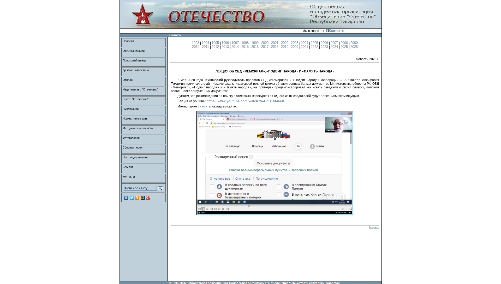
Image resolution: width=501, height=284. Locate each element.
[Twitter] (132, 197)
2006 (325, 43)
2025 (345, 47)
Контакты (129, 176)
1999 (255, 43)
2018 (275, 47)
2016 (255, 47)
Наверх (373, 227)
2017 (265, 47)
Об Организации (134, 50)
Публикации (131, 108)
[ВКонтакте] (126, 197)
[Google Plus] (148, 197)
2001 (275, 43)
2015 (245, 47)
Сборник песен (132, 147)
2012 (216, 47)
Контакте (336, 31)
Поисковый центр (134, 60)
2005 (315, 43)
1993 (196, 43)
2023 (325, 47)
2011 (206, 47)
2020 (295, 47)
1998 (245, 43)
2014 (235, 47)
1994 (206, 43)
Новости (128, 41)
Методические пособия (138, 128)
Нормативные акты (135, 118)
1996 (226, 43)
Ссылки (128, 166)
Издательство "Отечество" (140, 89)
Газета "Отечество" (135, 99)
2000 (265, 43)
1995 (216, 43)
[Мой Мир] (143, 197)
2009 (354, 43)
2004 (305, 43)
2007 (335, 43)
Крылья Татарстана (136, 70)
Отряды (128, 79)
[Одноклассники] (137, 197)
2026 (354, 47)
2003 (295, 43)
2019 (285, 47)
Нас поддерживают (135, 157)
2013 (226, 47)
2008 (345, 43)
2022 (315, 47)
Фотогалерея (131, 137)
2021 (305, 47)
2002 (285, 43)
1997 (235, 43)
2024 (335, 47)
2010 (196, 47)
